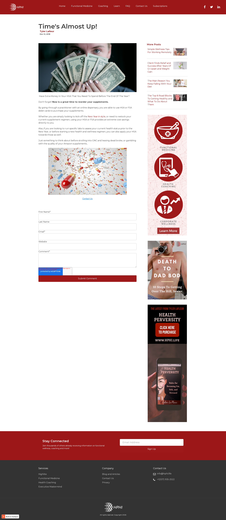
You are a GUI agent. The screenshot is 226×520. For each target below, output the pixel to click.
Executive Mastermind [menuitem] (50, 486)
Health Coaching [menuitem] (47, 482)
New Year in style (96, 116)
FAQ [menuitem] (128, 6)
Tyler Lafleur (47, 31)
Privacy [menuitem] (106, 482)
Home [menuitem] (62, 6)
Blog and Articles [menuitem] (111, 474)
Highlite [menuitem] (42, 474)
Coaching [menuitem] (103, 6)
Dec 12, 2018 (45, 34)
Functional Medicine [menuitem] (81, 6)
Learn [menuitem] (117, 6)
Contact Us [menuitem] (141, 6)
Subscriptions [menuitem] (160, 6)
